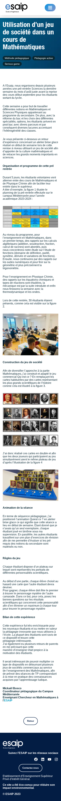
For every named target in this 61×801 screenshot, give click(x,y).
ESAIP (8, 700)
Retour (30, 721)
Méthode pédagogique (17, 58)
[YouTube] (49, 759)
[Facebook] (36, 759)
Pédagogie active (43, 58)
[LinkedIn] (43, 759)
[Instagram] (56, 759)
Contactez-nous (30, 768)
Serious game (12, 64)
